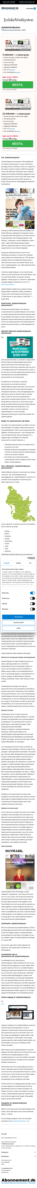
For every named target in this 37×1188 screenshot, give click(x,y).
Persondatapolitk (5, 1162)
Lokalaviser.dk (4, 1172)
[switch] (32, 598)
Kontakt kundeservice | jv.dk (20, 1121)
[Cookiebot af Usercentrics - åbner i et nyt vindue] (27, 558)
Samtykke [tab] (7, 563)
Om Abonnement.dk (6, 1160)
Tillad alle (18, 617)
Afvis (18, 628)
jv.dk (2, 1004)
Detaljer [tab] (18, 563)
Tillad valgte (19, 622)
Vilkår (2, 1164)
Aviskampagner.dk (5, 1170)
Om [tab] (30, 563)
